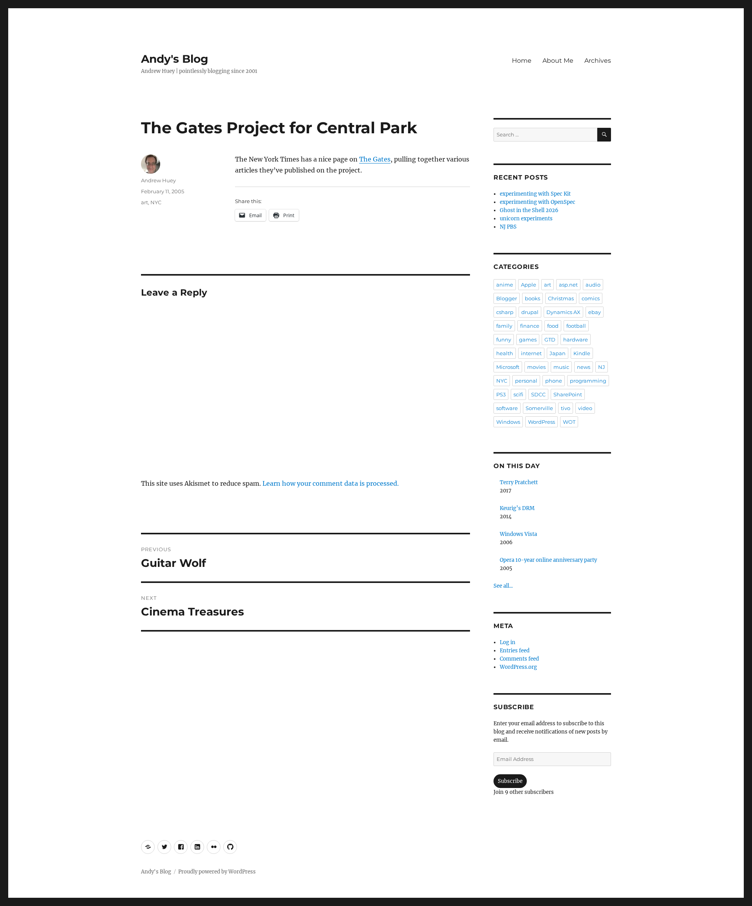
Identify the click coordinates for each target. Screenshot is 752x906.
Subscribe (510, 781)
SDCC (538, 394)
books (532, 298)
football (576, 326)
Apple (528, 284)
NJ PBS (508, 226)
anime (504, 284)
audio (593, 284)
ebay (594, 312)
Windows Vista (518, 534)
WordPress (541, 422)
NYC (155, 202)
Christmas (561, 298)
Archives (597, 60)
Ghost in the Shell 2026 (529, 210)
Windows (508, 422)
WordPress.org (518, 667)
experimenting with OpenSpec (537, 202)
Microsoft (507, 367)
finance (529, 326)
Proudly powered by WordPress (217, 871)
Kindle (581, 353)
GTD (549, 339)
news (583, 367)
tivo (565, 408)
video (585, 408)
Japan (558, 353)
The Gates (374, 159)
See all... (503, 586)
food (553, 326)
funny (503, 339)
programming (588, 381)
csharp (504, 312)
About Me (557, 60)
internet (531, 353)
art (144, 202)
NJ (601, 367)
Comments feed (519, 658)
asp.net (568, 284)
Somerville (539, 408)
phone (553, 381)
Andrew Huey (158, 180)
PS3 (501, 394)
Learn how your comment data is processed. (330, 483)
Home (521, 60)
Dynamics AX (563, 312)
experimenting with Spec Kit (535, 194)
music (561, 367)
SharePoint (567, 394)
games (528, 339)
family (504, 326)
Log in (507, 642)
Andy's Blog (174, 58)
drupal (530, 312)
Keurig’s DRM (517, 508)
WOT (569, 422)
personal (526, 381)
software (507, 408)
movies (536, 367)
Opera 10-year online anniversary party (548, 560)
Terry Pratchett (519, 482)
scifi (518, 394)
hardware (575, 339)
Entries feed (515, 650)
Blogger (506, 298)
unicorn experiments (526, 218)
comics (591, 298)
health (504, 353)
